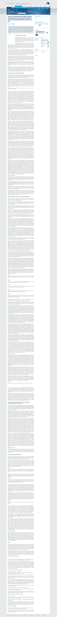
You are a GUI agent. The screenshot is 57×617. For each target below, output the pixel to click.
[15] (26, 411)
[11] (17, 311)
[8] (14, 236)
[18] (32, 439)
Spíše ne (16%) (43, 45)
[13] (27, 380)
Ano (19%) (42, 41)
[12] (11, 365)
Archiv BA (36, 38)
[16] (32, 412)
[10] (8, 310)
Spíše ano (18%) (43, 42)
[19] (21, 458)
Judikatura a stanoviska (23, 7)
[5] (22, 155)
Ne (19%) (42, 46)
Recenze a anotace (15, 7)
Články (9, 7)
